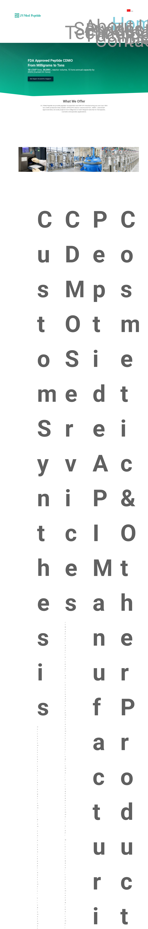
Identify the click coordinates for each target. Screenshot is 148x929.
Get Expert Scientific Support (40, 79)
